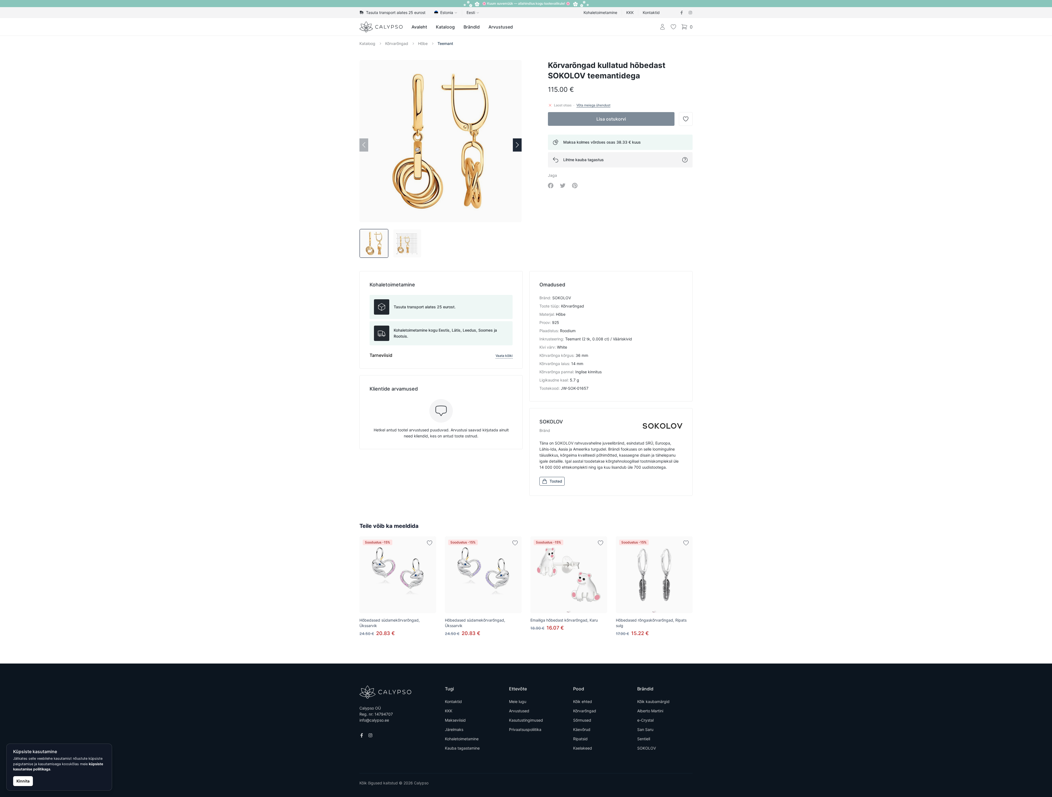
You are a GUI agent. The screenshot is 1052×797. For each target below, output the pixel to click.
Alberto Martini (650, 710)
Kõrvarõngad (396, 43)
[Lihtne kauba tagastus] (685, 159)
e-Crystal (645, 720)
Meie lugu (517, 701)
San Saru (645, 729)
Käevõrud (581, 729)
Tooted (556, 481)
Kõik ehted (582, 701)
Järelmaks (454, 729)
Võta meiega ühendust (593, 105)
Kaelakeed (582, 748)
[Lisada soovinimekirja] (429, 543)
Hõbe (423, 43)
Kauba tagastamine (462, 748)
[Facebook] (681, 12)
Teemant (445, 43)
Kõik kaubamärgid (653, 701)
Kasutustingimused (526, 720)
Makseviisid (455, 720)
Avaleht (419, 27)
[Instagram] (690, 12)
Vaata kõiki (504, 356)
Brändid (472, 27)
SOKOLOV (646, 748)
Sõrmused (582, 720)
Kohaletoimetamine (600, 12)
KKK (630, 12)
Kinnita (23, 781)
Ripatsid (580, 738)
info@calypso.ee (374, 720)
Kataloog (445, 27)
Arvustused (500, 27)
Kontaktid (651, 12)
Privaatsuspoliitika (525, 729)
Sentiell (643, 738)
